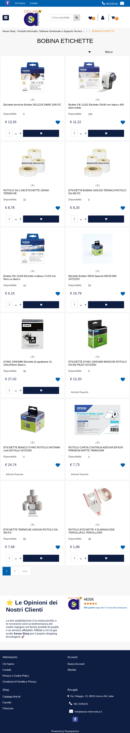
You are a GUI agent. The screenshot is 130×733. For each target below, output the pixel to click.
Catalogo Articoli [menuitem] (11, 696)
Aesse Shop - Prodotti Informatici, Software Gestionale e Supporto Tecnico (42, 31)
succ (25, 571)
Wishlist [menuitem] (72, 669)
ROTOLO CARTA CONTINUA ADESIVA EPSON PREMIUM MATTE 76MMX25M (95, 449)
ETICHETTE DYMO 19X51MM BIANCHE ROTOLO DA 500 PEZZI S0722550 (97, 363)
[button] (76, 17)
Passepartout (72, 731)
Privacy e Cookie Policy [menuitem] (16, 675)
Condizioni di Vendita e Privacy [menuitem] (20, 681)
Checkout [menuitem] (8, 708)
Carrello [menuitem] (7, 702)
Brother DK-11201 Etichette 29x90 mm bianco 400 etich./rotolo (96, 106)
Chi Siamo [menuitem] (20, 3)
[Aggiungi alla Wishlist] (58, 122)
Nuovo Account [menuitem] (76, 663)
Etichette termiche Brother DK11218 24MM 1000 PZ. (32, 104)
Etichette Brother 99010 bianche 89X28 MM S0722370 (92, 277)
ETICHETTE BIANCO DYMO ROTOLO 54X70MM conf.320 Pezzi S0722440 (31, 449)
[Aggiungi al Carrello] (41, 133)
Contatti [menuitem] (34, 3)
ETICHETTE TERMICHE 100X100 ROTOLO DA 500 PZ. (30, 531)
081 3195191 (80, 704)
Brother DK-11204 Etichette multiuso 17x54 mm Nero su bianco (29, 277)
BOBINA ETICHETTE (103, 31)
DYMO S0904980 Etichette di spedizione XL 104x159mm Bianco (27, 363)
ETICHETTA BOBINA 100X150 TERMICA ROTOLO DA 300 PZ (97, 192)
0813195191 (112, 4)
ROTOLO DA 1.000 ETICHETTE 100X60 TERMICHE (26, 192)
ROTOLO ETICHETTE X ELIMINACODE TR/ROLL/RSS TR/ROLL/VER (91, 531)
